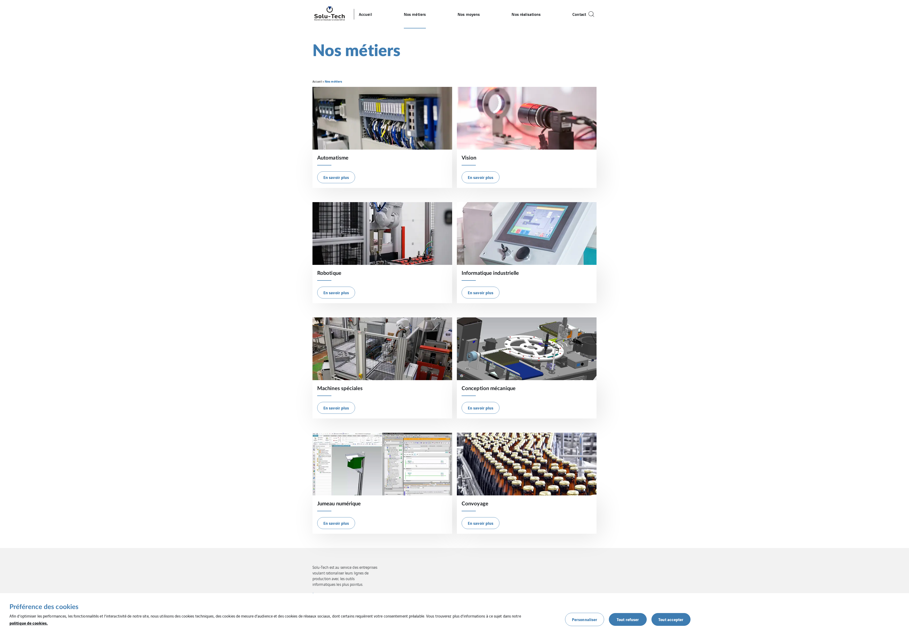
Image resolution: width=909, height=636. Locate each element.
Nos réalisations (526, 14)
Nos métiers (415, 14)
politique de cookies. (28, 623)
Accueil (365, 14)
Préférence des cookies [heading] (43, 607)
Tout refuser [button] (628, 619)
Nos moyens (469, 14)
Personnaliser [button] (584, 619)
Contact (579, 14)
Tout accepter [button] (670, 619)
